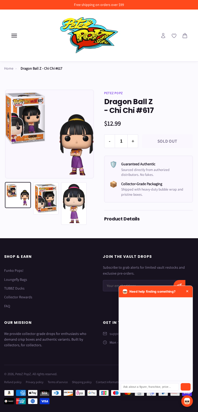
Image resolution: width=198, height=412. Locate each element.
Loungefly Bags (15, 279)
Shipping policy (82, 382)
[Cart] (185, 35)
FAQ (7, 306)
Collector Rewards (18, 297)
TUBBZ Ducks (14, 288)
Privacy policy (35, 382)
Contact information (109, 382)
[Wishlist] (174, 36)
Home (8, 68)
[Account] (163, 35)
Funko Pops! (13, 270)
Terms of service (58, 382)
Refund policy (13, 382)
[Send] (186, 387)
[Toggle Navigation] (14, 35)
